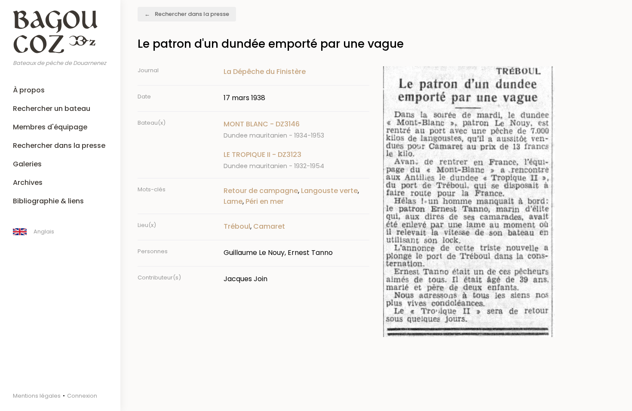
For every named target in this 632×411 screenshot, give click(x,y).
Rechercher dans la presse (59, 145)
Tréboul (237, 226)
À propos (29, 90)
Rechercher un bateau (51, 108)
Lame (233, 201)
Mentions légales (37, 395)
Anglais (44, 231)
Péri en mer (264, 201)
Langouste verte (329, 191)
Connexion (82, 395)
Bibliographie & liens (48, 201)
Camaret (269, 226)
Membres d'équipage (50, 127)
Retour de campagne (261, 191)
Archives (28, 182)
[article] (296, 130)
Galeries (27, 164)
